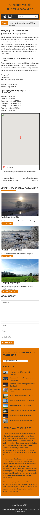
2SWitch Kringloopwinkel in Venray (21, 395)
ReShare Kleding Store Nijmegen (21, 405)
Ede (3, 223)
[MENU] (10, 16)
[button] (20, 137)
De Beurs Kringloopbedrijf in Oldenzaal (23, 410)
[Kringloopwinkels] (5, 16)
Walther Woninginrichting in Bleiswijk (22, 400)
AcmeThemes (20, 511)
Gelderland (18, 23)
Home (11, 23)
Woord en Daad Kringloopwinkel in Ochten (10, 179)
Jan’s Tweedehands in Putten (30, 179)
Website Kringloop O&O (8, 87)
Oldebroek (32, 171)
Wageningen (13, 291)
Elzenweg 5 (10, 167)
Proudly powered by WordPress (11, 509)
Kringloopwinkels (20, 5)
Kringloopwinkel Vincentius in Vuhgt (22, 420)
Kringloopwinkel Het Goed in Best (21, 415)
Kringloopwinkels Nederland (19, 171)
